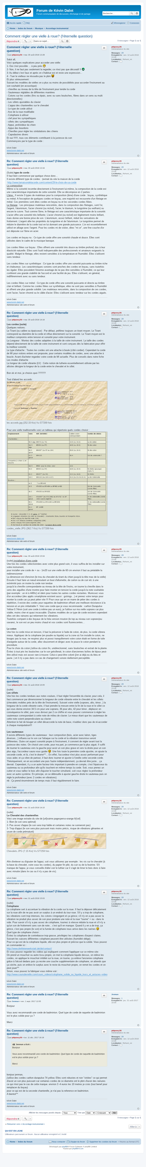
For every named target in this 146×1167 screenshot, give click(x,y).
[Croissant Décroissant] (103, 1113)
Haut (138, 156)
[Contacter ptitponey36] (120, 61)
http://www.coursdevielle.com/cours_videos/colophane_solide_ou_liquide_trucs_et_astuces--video (57, 974)
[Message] (8, 55)
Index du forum (25, 1142)
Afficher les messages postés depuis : (45, 1113)
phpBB (65, 1147)
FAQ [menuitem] (28, 23)
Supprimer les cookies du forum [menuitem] (103, 1142)
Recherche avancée (136, 13)
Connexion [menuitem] (134, 23)
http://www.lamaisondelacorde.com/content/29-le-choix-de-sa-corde (41, 182)
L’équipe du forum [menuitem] (77, 1142)
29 (122, 53)
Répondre (12, 41)
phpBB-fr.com (77, 1149)
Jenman (114, 994)
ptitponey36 (116, 47)
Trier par (81, 1113)
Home (12, 1142)
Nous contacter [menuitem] (58, 1142)
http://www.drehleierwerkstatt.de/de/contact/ (29, 948)
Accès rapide (15, 23)
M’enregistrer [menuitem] (120, 23)
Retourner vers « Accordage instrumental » (26, 1124)
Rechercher (131, 13)
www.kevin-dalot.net (15, 150)
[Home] (21, 11)
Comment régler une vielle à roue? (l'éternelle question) (49, 36)
